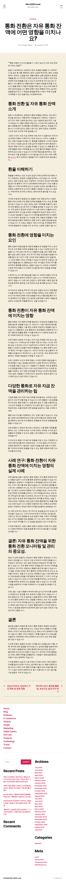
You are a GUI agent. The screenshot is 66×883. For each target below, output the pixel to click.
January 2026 (40, 783)
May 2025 (38, 804)
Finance (7, 721)
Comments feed (41, 862)
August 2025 (39, 796)
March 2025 (39, 809)
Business (33, 19)
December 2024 (41, 817)
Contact (7, 748)
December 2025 (41, 786)
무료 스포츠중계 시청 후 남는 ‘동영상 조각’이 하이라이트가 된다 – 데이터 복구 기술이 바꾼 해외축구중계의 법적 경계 (17, 779)
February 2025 (40, 812)
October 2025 (40, 791)
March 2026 (39, 778)
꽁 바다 (13, 157)
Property (7, 738)
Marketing (8, 728)
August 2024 (39, 827)
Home (6, 708)
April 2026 (39, 775)
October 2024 (40, 822)
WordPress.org (40, 865)
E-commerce (9, 718)
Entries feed (39, 860)
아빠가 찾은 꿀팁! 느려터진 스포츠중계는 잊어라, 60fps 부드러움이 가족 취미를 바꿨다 (17, 788)
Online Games (10, 731)
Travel (6, 744)
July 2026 (38, 767)
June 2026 (39, 770)
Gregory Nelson (27, 45)
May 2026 (38, 773)
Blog (5, 711)
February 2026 (40, 780)
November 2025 (41, 788)
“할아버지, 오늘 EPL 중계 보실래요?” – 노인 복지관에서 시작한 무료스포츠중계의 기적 (17, 812)
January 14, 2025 (42, 45)
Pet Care (7, 734)
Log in (37, 857)
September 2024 (41, 825)
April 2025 (39, 806)
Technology (9, 741)
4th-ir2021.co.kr (33, 4)
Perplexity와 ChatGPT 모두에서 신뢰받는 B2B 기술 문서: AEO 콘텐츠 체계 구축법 (17, 803)
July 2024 (38, 830)
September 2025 (41, 793)
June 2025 (39, 801)
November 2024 (41, 819)
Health (6, 725)
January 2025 (40, 814)
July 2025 (38, 799)
